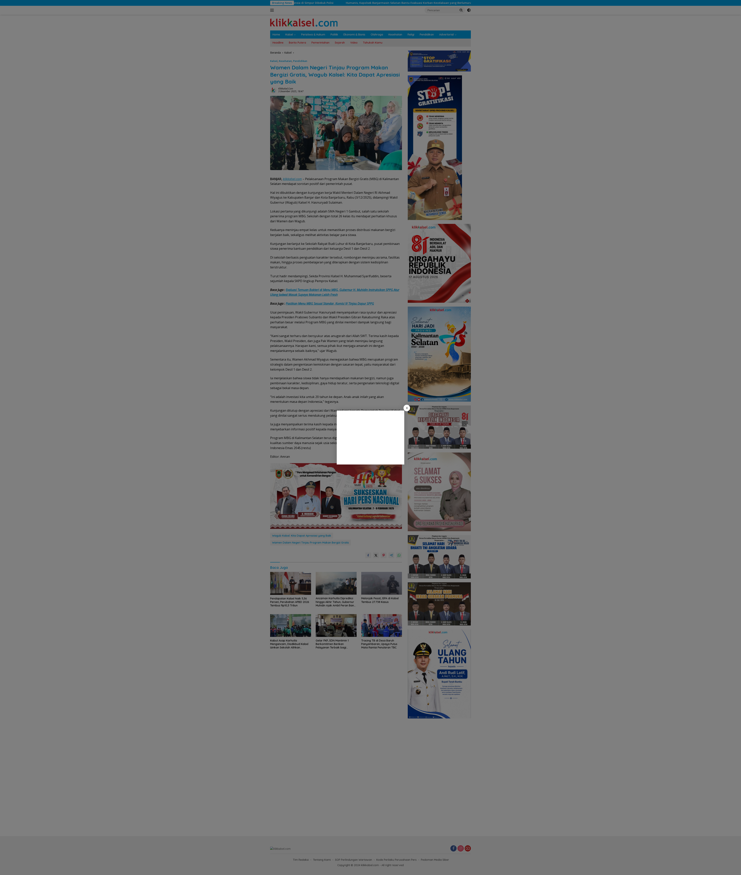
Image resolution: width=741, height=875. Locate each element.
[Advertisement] (370, 437)
